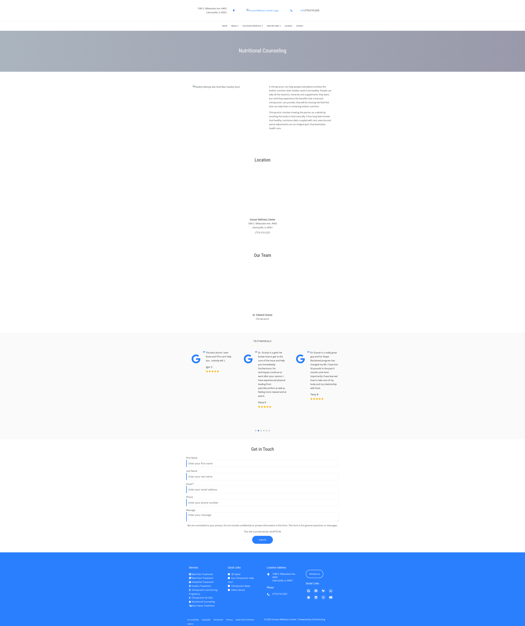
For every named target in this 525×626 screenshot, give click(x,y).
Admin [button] (190, 624)
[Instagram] (323, 597)
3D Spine (235, 574)
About (234, 25)
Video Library (238, 589)
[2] (258, 430)
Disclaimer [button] (218, 619)
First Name (191, 457)
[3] (261, 430)
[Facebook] (316, 591)
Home (224, 25)
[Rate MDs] (308, 597)
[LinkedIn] (316, 597)
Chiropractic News (240, 585)
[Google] (308, 591)
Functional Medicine (251, 25)
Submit (262, 539)
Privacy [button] (229, 619)
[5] (266, 430)
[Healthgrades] (323, 591)
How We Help (273, 25)
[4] (264, 430)
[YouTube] (330, 597)
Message (190, 510)
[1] (255, 430)
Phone (189, 497)
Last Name (191, 470)
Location (288, 25)
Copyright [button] (206, 619)
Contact (299, 25)
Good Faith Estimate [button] (245, 619)
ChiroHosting (318, 619)
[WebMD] (330, 591)
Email (190, 484)
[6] (269, 430)
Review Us (314, 573)
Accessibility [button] (193, 619)
